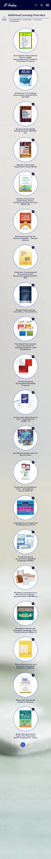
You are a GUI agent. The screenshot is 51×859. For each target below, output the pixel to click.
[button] (41, 5)
